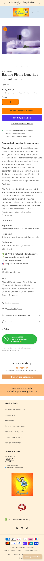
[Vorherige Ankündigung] (4, 3)
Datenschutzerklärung (32, 550)
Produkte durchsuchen (15, 410)
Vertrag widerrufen (13, 443)
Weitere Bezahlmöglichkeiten (22, 124)
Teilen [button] (7, 329)
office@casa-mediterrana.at (15, 467)
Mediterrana (20, 547)
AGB (9, 554)
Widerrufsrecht (16, 550)
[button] (5, 12)
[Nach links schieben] (16, 66)
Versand (13, 93)
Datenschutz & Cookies (15, 426)
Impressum (10, 421)
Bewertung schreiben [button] (22, 377)
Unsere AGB (10, 415)
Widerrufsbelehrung (13, 437)
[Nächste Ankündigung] (39, 3)
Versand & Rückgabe (14, 432)
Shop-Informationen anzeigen (17, 137)
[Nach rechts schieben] (27, 66)
